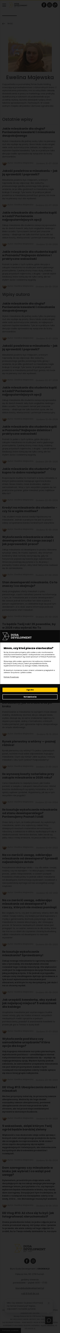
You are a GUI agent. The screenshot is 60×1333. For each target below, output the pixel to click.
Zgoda (30, 689)
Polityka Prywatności (11, 677)
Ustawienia (30, 697)
